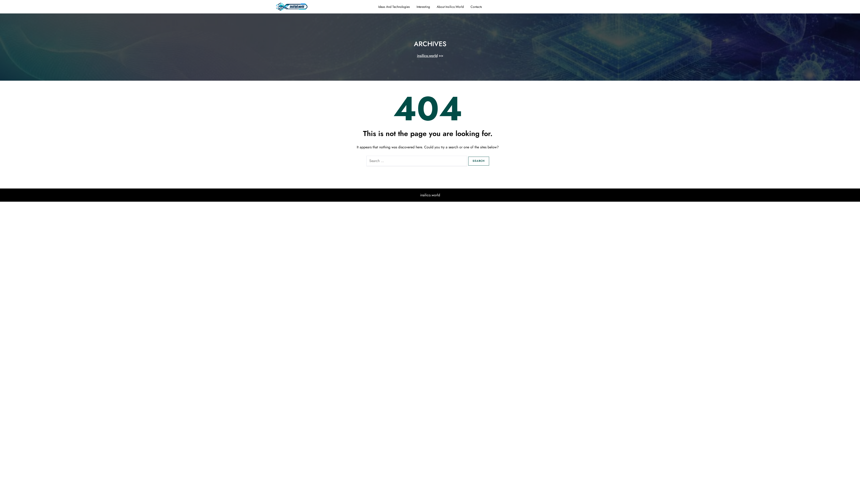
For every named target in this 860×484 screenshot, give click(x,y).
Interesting (423, 6)
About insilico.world (450, 6)
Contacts (476, 6)
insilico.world (427, 55)
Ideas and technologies (394, 6)
